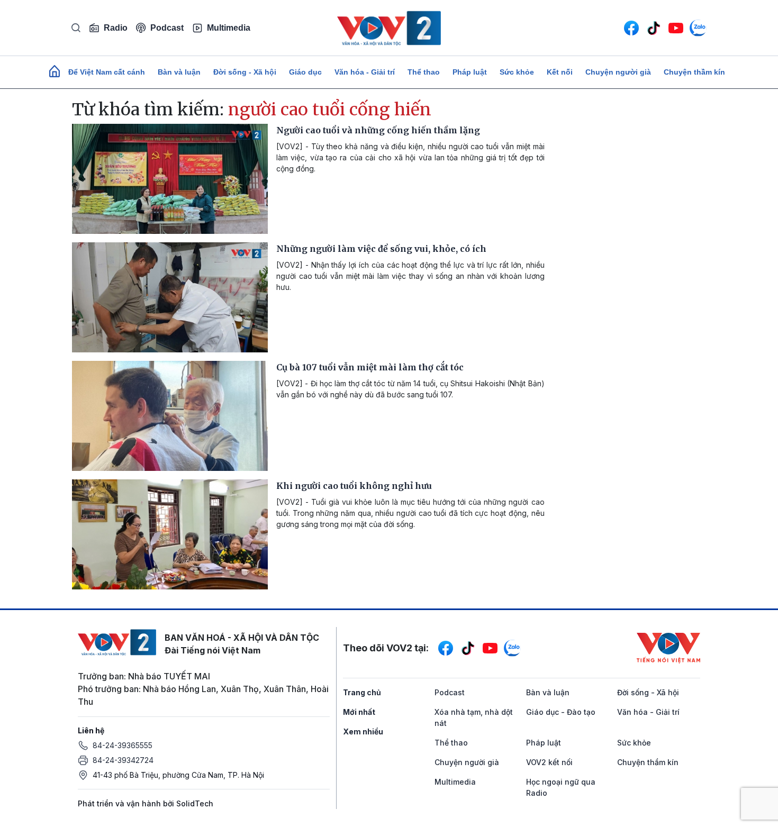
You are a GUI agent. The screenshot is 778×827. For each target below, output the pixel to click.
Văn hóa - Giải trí (364, 72)
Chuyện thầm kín (694, 72)
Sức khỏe (517, 72)
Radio (116, 27)
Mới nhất (359, 711)
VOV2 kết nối (549, 762)
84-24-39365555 (122, 745)
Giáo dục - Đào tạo (560, 711)
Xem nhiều (363, 731)
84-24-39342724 (123, 760)
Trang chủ (362, 692)
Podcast (167, 27)
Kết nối (560, 72)
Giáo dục (305, 72)
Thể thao (424, 72)
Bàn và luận (179, 72)
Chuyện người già (618, 72)
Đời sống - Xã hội (244, 72)
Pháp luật (470, 72)
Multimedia (228, 27)
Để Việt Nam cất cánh (106, 72)
